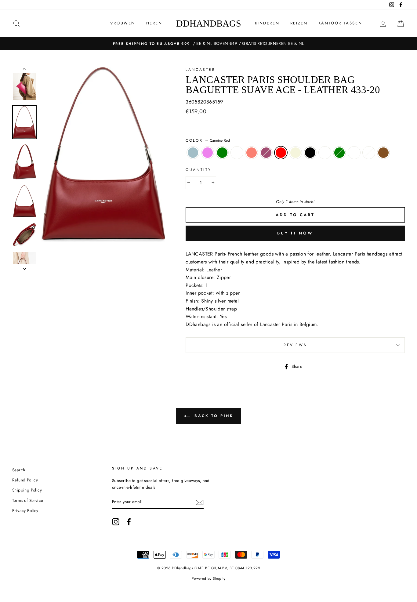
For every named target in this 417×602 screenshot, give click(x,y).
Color (208, 140)
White (354, 153)
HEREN (154, 23)
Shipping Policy (27, 490)
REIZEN (299, 23)
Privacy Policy (25, 510)
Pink (266, 153)
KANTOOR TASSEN (340, 23)
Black (310, 153)
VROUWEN (122, 23)
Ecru (369, 153)
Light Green (222, 153)
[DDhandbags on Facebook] (128, 521)
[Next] (24, 267)
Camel (383, 153)
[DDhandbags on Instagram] (115, 521)
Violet (207, 153)
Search (18, 470)
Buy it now (295, 233)
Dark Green (339, 153)
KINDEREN (267, 23)
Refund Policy (25, 480)
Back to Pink (213, 416)
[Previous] (24, 70)
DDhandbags (208, 23)
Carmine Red (281, 153)
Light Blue (193, 153)
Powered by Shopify (208, 578)
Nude (325, 153)
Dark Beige (295, 153)
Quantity (199, 169)
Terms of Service (27, 500)
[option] (208, 43)
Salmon (251, 153)
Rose (237, 153)
